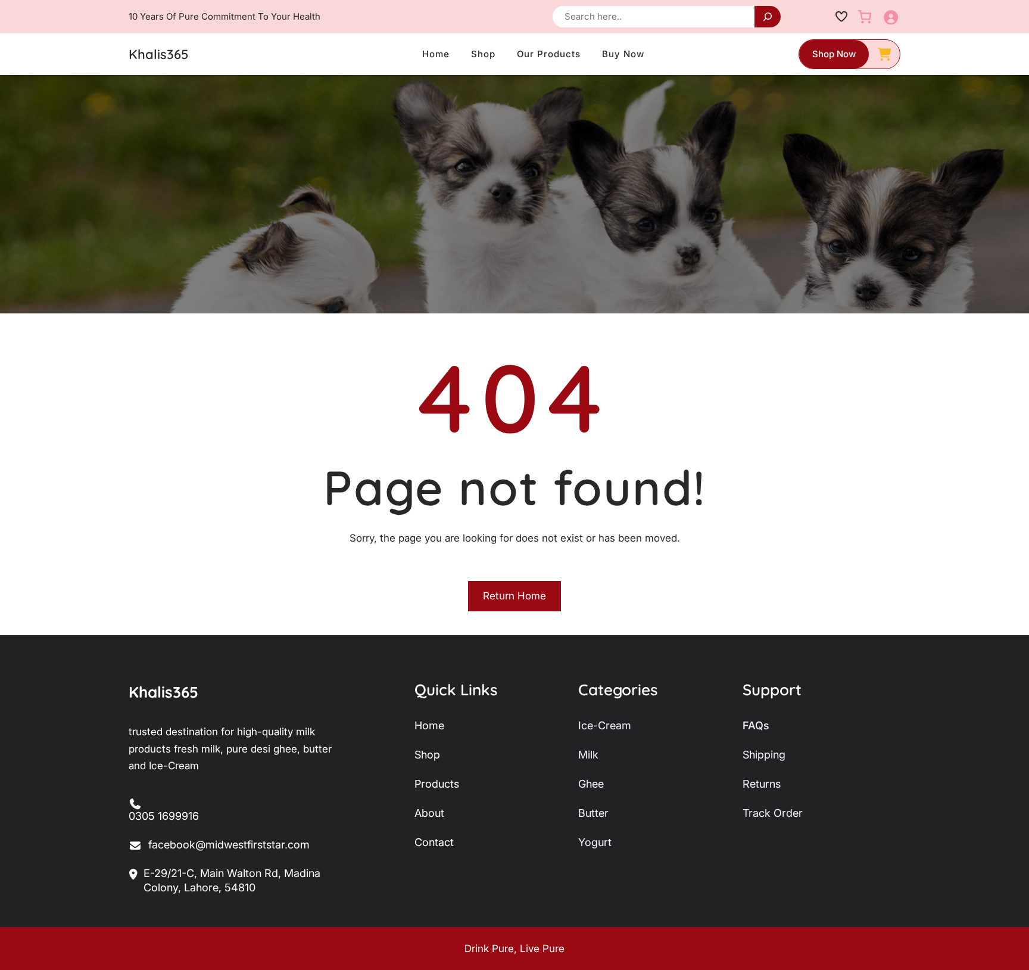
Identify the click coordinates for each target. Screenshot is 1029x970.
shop (427, 754)
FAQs (756, 725)
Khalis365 (158, 54)
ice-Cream (604, 725)
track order (773, 813)
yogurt (595, 842)
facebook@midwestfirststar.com (229, 844)
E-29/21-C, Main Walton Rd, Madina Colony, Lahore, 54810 (232, 880)
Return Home (514, 596)
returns (762, 784)
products (436, 784)
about (429, 813)
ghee (591, 784)
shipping (764, 754)
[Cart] (865, 17)
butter (593, 813)
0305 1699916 (164, 816)
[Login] (890, 17)
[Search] (767, 16)
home (429, 725)
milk (588, 754)
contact (434, 842)
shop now (834, 54)
